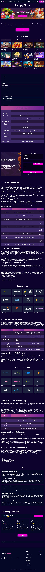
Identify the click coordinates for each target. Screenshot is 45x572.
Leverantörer (4, 87)
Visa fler (22, 535)
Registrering (4, 83)
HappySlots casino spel (6, 85)
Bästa (5, 39)
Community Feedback (6, 105)
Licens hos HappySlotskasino (7, 98)
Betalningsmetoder (5, 94)
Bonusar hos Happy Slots (6, 89)
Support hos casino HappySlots (7, 100)
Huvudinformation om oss (6, 81)
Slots (38, 39)
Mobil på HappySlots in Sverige (7, 96)
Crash (27, 39)
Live (16, 39)
